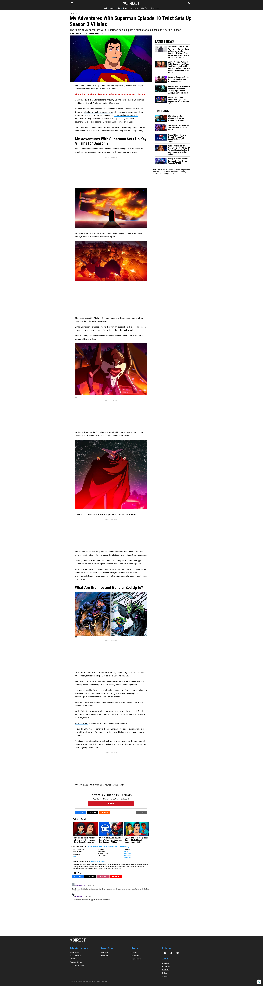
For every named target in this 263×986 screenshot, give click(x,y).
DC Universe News (77, 965)
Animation (127, 855)
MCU (105, 8)
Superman (139, 100)
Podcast (134, 952)
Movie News (74, 952)
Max (123, 785)
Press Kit (165, 970)
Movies (112, 8)
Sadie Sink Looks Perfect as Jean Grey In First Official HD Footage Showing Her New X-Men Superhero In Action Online (179, 150)
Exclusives (135, 955)
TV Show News (75, 955)
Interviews (155, 8)
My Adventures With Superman (168, 170)
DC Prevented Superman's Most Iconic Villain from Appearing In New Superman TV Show (111, 840)
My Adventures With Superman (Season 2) (108, 846)
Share (82, 812)
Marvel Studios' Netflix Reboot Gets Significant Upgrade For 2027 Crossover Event (178, 100)
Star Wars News (76, 962)
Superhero (127, 857)
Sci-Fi (162, 173)
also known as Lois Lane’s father (98, 112)
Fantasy (155, 173)
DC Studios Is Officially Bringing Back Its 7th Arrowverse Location (176, 118)
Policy (164, 973)
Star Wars (145, 8)
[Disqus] (111, 907)
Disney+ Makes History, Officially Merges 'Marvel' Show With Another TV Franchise (177, 138)
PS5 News (104, 955)
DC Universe (134, 8)
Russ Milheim (76, 33)
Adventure (127, 853)
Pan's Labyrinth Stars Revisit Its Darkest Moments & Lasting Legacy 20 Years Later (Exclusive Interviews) (179, 89)
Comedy (183, 172)
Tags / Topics (136, 959)
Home (72, 13)
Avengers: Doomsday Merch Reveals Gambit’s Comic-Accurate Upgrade (178, 79)
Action (126, 852)
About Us (165, 963)
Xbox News (105, 952)
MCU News (74, 959)
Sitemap (165, 976)
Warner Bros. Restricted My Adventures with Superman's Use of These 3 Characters (84, 840)
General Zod (80, 514)
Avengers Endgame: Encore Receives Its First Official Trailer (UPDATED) (178, 161)
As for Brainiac (81, 723)
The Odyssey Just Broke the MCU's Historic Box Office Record (178, 127)
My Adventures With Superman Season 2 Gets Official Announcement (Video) (136, 840)
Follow (79, 876)
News (125, 8)
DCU (77, 13)
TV (119, 8)
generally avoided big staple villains (124, 672)
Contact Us (166, 966)
